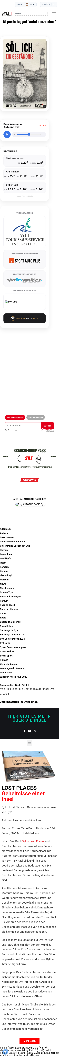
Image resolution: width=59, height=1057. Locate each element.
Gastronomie (7, 537)
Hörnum (4, 550)
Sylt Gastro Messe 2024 (12, 638)
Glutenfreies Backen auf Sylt (15, 546)
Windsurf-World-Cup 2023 (13, 677)
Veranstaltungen (9, 664)
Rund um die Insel (9, 609)
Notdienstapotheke (15, 417)
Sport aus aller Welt (10, 622)
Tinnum (4, 660)
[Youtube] (29, 731)
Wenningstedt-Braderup (12, 668)
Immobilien (6, 554)
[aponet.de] (47, 430)
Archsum (4, 533)
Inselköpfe (5, 558)
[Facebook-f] (24, 731)
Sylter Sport (6, 655)
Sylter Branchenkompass (13, 647)
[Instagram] (34, 731)
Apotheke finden (35, 417)
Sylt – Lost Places (33, 841)
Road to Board (7, 605)
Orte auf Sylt (6, 592)
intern (3, 562)
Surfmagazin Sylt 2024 (12, 634)
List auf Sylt (6, 575)
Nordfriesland (7, 588)
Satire (3, 613)
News (3, 584)
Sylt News (5, 643)
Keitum (4, 571)
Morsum (4, 579)
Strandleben (6, 626)
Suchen (47, 425)
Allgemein (5, 529)
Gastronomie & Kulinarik (12, 541)
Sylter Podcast (7, 651)
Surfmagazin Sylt (9, 630)
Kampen (4, 567)
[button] (54, 13)
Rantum (4, 600)
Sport (3, 617)
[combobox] (31, 14)
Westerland (6, 672)
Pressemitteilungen (10, 596)
